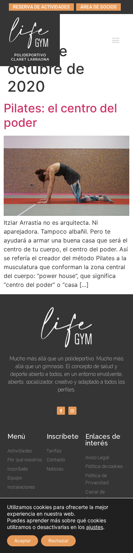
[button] (41, 7)
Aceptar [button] (22, 540)
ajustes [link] (94, 527)
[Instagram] (72, 411)
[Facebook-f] (61, 411)
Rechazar (58, 540)
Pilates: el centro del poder (60, 115)
